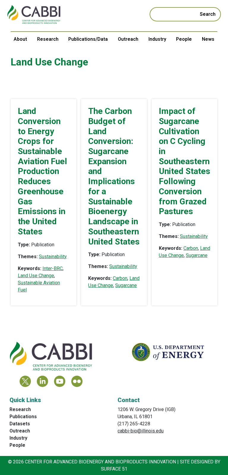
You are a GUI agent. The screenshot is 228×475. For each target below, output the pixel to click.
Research (47, 39)
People (184, 39)
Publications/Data (88, 39)
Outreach (128, 39)
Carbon (120, 278)
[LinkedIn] (42, 381)
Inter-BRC (52, 268)
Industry (157, 39)
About (20, 39)
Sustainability (53, 256)
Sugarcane (126, 285)
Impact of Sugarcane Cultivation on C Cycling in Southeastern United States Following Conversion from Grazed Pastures (184, 161)
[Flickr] (77, 381)
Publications (23, 416)
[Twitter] (25, 381)
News (208, 39)
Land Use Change (36, 275)
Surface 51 (114, 469)
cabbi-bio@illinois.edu (141, 431)
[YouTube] (59, 381)
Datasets (20, 424)
